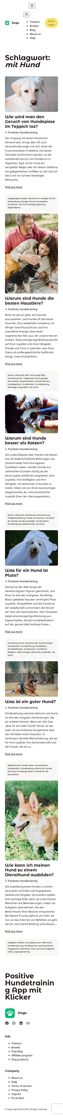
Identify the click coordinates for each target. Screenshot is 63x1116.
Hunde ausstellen (27, 521)
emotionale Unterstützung (37, 515)
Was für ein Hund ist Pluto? (26, 573)
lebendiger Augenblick (18, 387)
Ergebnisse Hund (32, 378)
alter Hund (30, 375)
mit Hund (23, 204)
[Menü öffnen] (32, 6)
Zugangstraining (22, 951)
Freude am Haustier (35, 518)
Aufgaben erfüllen (16, 942)
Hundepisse (42, 201)
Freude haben (27, 765)
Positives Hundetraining (22, 132)
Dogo (15, 22)
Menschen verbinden (41, 652)
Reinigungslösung (36, 204)
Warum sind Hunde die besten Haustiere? (29, 300)
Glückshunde (31, 643)
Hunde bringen (46, 643)
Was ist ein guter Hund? (30, 701)
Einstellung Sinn (15, 378)
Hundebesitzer (14, 384)
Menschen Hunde (43, 768)
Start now (51, 23)
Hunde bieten (42, 521)
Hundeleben (41, 646)
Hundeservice (30, 945)
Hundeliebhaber (15, 649)
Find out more (13, 187)
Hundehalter (28, 384)
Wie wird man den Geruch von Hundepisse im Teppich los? (30, 121)
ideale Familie (28, 524)
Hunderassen (30, 649)
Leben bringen (23, 652)
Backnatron (34, 198)
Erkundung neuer (16, 643)
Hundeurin (13, 204)
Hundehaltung (42, 384)
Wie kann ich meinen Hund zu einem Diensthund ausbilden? (29, 870)
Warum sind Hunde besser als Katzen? (25, 440)
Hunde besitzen (42, 381)
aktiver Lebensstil (16, 375)
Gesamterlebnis (27, 381)
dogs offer (40, 375)
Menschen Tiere (28, 948)
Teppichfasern (14, 207)
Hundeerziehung (15, 945)
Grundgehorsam (33, 942)
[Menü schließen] (26, 14)
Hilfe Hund (47, 942)
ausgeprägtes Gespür (18, 198)
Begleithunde (14, 765)
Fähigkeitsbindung (16, 518)
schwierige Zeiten (25, 771)
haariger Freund (28, 201)
